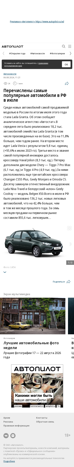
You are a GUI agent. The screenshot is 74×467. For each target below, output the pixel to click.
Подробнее (9, 461)
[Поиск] (63, 46)
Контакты (41, 417)
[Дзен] (12, 435)
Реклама (8, 421)
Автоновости (9, 73)
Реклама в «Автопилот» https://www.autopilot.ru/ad (37, 21)
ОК (66, 64)
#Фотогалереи (57, 53)
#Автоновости (37, 53)
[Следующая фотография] (70, 244)
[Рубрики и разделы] (69, 46)
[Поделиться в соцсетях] (67, 83)
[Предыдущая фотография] (3, 244)
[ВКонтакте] (6, 435)
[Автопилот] (12, 46)
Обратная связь (45, 421)
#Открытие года (17, 53)
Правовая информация (16, 425)
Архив (6, 417)
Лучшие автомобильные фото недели (31, 345)
